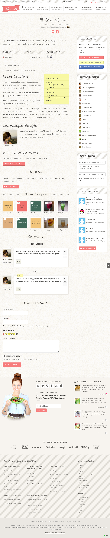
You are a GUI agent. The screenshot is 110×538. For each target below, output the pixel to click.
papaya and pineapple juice (35, 230)
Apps (80, 469)
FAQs (81, 472)
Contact (81, 483)
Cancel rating (4, 334)
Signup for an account (91, 62)
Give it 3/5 (11, 334)
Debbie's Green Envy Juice (62, 213)
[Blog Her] (50, 447)
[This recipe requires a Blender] (48, 56)
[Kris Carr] (36, 447)
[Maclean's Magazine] (74, 447)
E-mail (6, 319)
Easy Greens (8, 229)
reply (18, 261)
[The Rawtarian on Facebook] (52, 386)
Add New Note (11, 187)
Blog (80, 511)
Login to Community (91, 57)
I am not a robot (14, 356)
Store (80, 467)
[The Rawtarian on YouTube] (56, 386)
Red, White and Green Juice (48, 213)
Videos (81, 502)
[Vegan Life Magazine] (85, 447)
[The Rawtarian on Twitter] (42, 386)
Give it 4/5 (14, 334)
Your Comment (10, 339)
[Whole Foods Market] (24, 447)
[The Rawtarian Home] (11, 8)
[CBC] (62, 447)
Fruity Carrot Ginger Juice (62, 230)
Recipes (81, 499)
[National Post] (96, 447)
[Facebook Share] (57, 31)
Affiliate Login (83, 487)
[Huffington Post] (14, 447)
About (81, 465)
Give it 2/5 (9, 334)
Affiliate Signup (84, 485)
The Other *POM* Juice (49, 230)
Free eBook (83, 480)
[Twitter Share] (53, 31)
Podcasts (82, 504)
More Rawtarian (86, 460)
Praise (81, 478)
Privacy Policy (49, 533)
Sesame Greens (21, 213)
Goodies (81, 493)
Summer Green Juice (7, 213)
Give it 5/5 (16, 334)
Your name (8, 310)
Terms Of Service (59, 533)
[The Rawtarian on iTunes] (61, 386)
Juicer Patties (21, 229)
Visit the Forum (88, 248)
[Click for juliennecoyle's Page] (68, 28)
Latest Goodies (84, 497)
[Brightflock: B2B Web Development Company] (106, 536)
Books (81, 508)
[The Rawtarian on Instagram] (47, 386)
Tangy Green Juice (35, 213)
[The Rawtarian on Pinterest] (38, 386)
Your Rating (8, 331)
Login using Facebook (91, 67)
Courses (81, 506)
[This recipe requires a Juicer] (51, 56)
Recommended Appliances (88, 474)
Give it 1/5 (6, 334)
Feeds (81, 513)
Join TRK (82, 476)
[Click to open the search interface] (86, 1)
